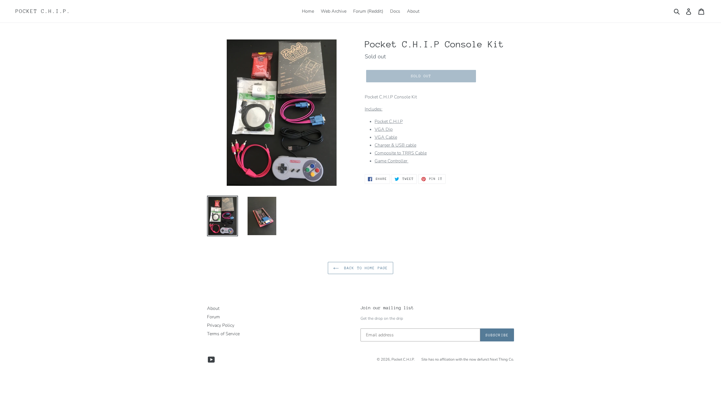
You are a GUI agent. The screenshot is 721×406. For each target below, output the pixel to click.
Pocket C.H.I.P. (42, 11)
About (213, 308)
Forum (213, 317)
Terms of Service (223, 334)
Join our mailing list (387, 307)
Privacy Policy (220, 325)
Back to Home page (365, 268)
